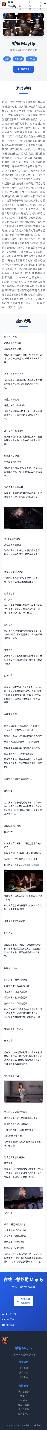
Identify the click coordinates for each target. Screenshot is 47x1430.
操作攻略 (23, 1372)
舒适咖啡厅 (23, 1413)
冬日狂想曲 (23, 1409)
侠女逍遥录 (23, 1391)
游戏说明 (23, 1368)
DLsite (23, 1400)
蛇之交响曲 (23, 1404)
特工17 (23, 1396)
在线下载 (25, 69)
